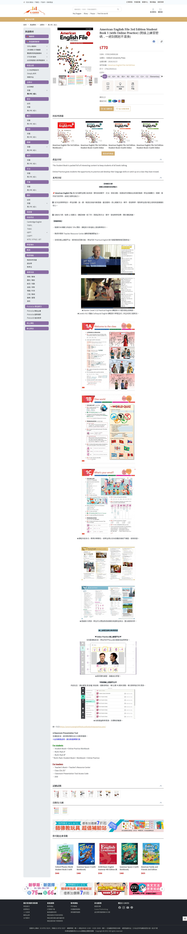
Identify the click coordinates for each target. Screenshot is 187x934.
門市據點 (74, 906)
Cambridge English (34, 222)
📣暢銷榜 (30, 36)
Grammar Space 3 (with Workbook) (86, 868)
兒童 (28, 90)
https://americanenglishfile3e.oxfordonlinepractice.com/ (83, 726)
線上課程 (30, 323)
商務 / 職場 (31, 276)
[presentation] (25, 889)
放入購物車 (108, 108)
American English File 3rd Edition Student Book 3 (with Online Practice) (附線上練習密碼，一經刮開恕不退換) (150, 146)
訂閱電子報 (51, 909)
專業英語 (30, 272)
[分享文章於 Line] (158, 41)
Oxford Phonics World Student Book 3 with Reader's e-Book (64, 868)
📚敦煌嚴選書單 (33, 41)
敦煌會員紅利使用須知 (55, 915)
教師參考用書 (32, 260)
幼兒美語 (30, 86)
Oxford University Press (115, 57)
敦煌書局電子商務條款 (55, 921)
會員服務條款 (51, 912)
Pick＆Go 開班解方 (34, 306)
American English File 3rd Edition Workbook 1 (66, 146)
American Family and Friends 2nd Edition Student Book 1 (149, 868)
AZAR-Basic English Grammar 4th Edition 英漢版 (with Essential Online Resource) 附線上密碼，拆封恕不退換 (108, 868)
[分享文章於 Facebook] (154, 41)
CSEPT (29, 236)
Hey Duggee (77, 13)
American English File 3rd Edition (121, 65)
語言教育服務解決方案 (102, 912)
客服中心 (145, 2)
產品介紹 (57, 159)
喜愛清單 (161, 2)
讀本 (28, 195)
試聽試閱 (57, 786)
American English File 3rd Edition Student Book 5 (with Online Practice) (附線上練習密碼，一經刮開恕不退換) (94, 146)
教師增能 (30, 255)
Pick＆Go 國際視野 (34, 314)
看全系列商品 (108, 153)
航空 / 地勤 (31, 283)
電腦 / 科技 (31, 290)
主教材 (42, 25)
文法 (28, 168)
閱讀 (28, 142)
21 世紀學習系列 (33, 70)
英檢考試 (30, 217)
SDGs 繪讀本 (31, 46)
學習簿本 (30, 244)
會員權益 (153, 2)
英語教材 (33, 25)
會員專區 (153, 12)
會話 (28, 129)
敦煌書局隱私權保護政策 (55, 918)
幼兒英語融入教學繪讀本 (36, 60)
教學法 (29, 267)
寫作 (28, 155)
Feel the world (103, 13)
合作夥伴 (26, 918)
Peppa (92, 13)
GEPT (29, 232)
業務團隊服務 (75, 912)
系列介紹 (57, 177)
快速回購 (137, 2)
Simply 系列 (31, 73)
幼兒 (28, 103)
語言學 (29, 263)
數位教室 (30, 328)
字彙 (28, 182)
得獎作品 (30, 77)
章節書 (29, 212)
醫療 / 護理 (31, 297)
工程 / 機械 (31, 294)
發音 (28, 99)
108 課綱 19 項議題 (33, 49)
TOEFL (29, 225)
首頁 (25, 25)
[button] (162, 76)
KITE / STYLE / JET (34, 239)
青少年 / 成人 (52, 25)
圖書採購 (97, 906)
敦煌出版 (30, 65)
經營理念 (26, 909)
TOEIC (29, 229)
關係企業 (26, 915)
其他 (28, 301)
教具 (28, 250)
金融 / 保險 (31, 287)
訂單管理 (129, 2)
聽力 (28, 115)
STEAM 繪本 (31, 57)
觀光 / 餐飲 (31, 280)
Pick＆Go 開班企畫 (34, 311)
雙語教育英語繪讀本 (34, 53)
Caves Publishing (101, 909)
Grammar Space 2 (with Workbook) (129, 868)
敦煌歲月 (26, 906)
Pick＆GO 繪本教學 (34, 318)
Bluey (86, 13)
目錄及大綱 (58, 802)
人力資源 (26, 912)
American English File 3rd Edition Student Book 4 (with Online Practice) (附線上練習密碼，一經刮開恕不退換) (122, 146)
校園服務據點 (75, 909)
